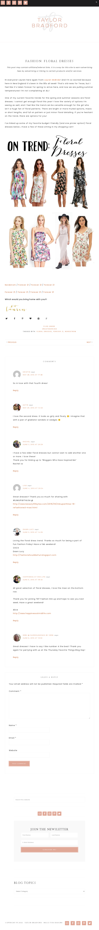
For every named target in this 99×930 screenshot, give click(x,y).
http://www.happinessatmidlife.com (32, 613)
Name (13, 725)
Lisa (25, 485)
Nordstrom (10, 285)
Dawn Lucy (28, 529)
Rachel (26, 442)
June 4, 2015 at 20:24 (33, 488)
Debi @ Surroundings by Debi (38, 635)
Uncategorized (49, 329)
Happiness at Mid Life (34, 577)
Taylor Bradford (49, 22)
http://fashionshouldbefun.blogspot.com (34, 555)
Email (12, 738)
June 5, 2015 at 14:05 (33, 532)
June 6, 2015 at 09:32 (33, 580)
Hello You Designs (53, 923)
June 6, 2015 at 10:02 (33, 638)
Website (13, 750)
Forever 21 (23, 285)
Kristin (26, 372)
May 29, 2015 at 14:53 (33, 408)
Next (89, 342)
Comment (15, 691)
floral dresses (44, 331)
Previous (12, 342)
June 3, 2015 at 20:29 (33, 444)
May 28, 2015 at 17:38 (33, 375)
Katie (25, 405)
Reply (16, 390)
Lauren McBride (52, 80)
